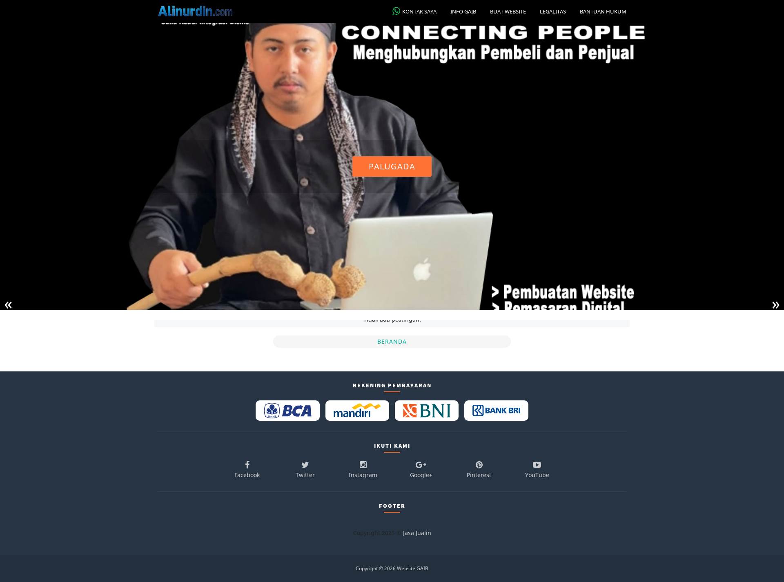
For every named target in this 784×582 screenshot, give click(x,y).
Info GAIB (463, 11)
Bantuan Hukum (603, 11)
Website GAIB (412, 568)
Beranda (392, 341)
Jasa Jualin (417, 533)
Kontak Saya (419, 11)
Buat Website (508, 11)
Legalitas (553, 11)
